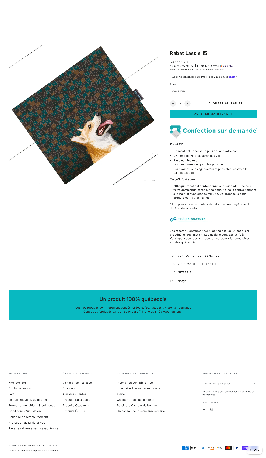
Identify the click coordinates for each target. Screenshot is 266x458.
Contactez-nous (20, 388)
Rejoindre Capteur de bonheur (138, 405)
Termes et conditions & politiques (32, 405)
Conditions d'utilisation (25, 411)
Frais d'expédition (180, 69)
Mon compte (17, 382)
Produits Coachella (76, 405)
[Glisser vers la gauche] (145, 180)
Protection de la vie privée (27, 422)
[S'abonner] (255, 383)
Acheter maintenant (213, 113)
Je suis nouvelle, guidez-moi (29, 399)
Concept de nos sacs (77, 382)
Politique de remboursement (28, 417)
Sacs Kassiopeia (26, 445)
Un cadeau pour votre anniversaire (141, 411)
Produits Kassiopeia (76, 399)
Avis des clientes (74, 394)
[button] (213, 66)
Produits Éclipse (74, 411)
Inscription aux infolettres (135, 382)
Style (173, 84)
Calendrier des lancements (135, 399)
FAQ (11, 394)
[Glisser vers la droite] (153, 180)
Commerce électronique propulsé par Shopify (33, 450)
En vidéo (69, 388)
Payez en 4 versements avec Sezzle (34, 428)
